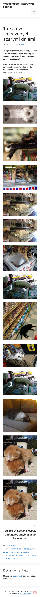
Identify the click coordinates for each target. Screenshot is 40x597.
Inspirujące (10, 545)
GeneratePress (25, 594)
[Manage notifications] (35, 592)
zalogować (17, 576)
